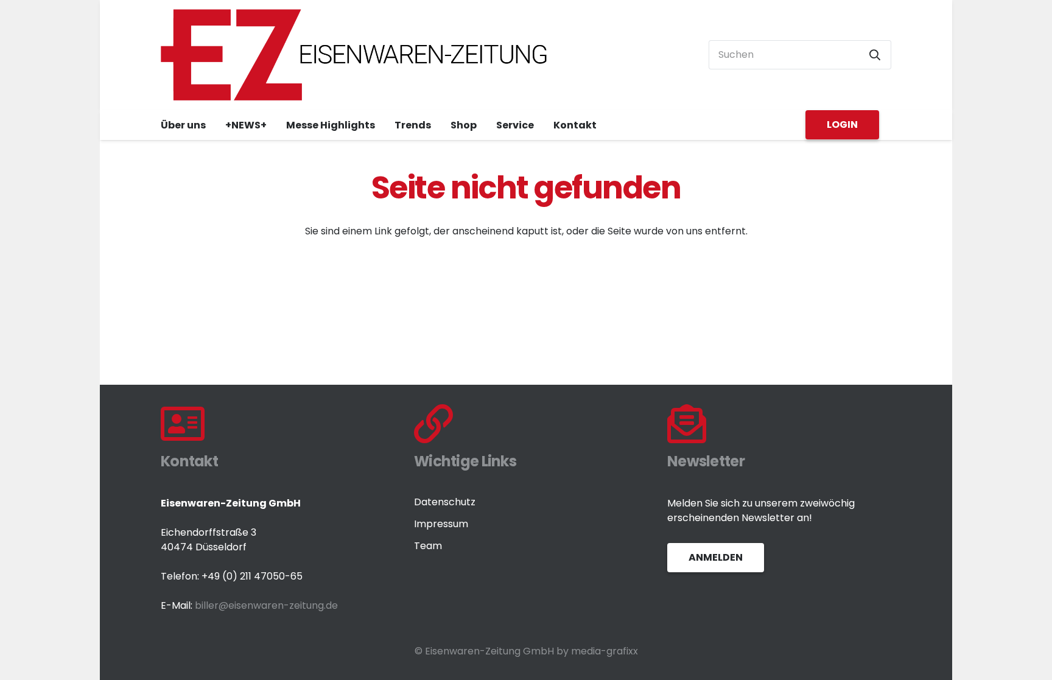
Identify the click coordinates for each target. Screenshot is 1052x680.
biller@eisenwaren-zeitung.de (266, 605)
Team (428, 546)
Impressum (441, 524)
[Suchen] (874, 54)
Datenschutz (444, 502)
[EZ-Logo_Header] (355, 54)
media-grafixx (604, 651)
